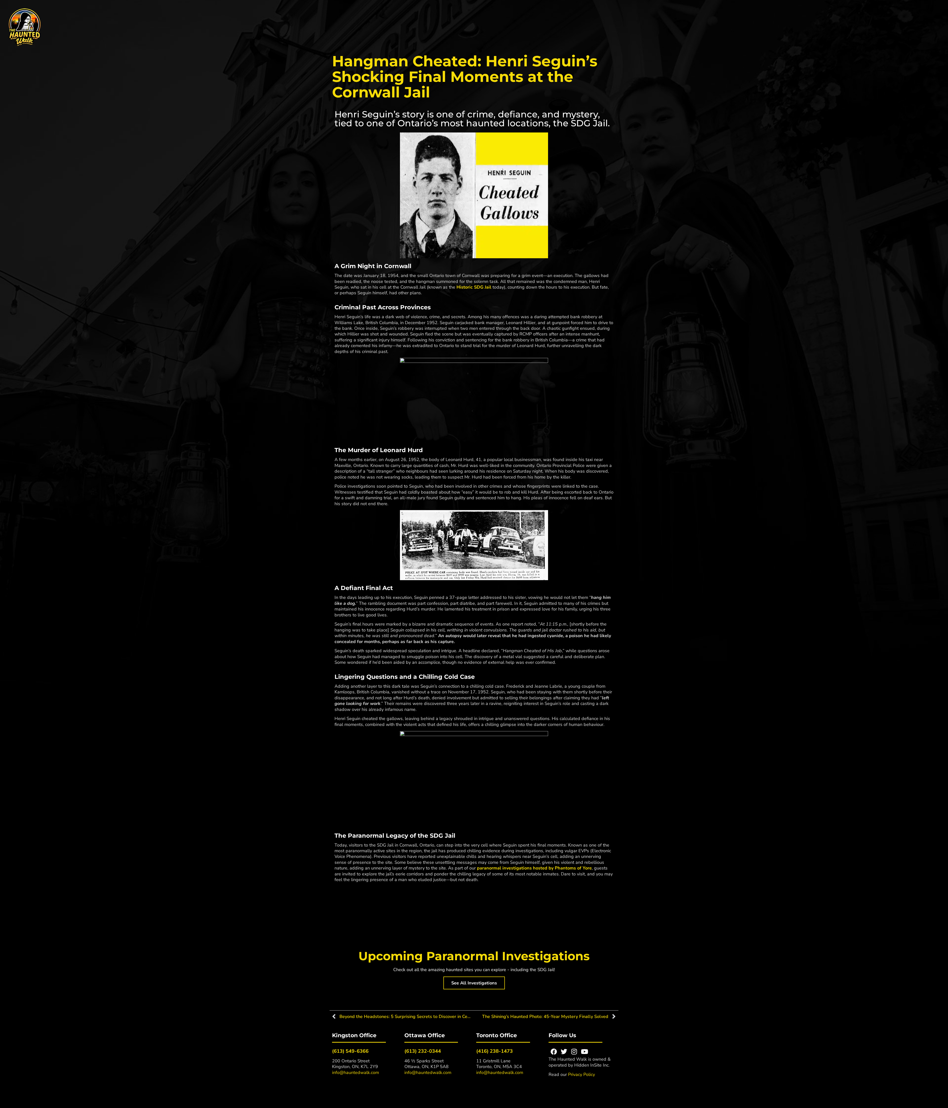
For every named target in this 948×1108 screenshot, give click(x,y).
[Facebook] (554, 1051)
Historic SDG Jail (473, 287)
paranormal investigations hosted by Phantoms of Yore (534, 868)
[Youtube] (584, 1051)
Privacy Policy (581, 1074)
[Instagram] (574, 1051)
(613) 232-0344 (422, 1051)
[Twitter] (564, 1051)
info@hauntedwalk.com (355, 1072)
